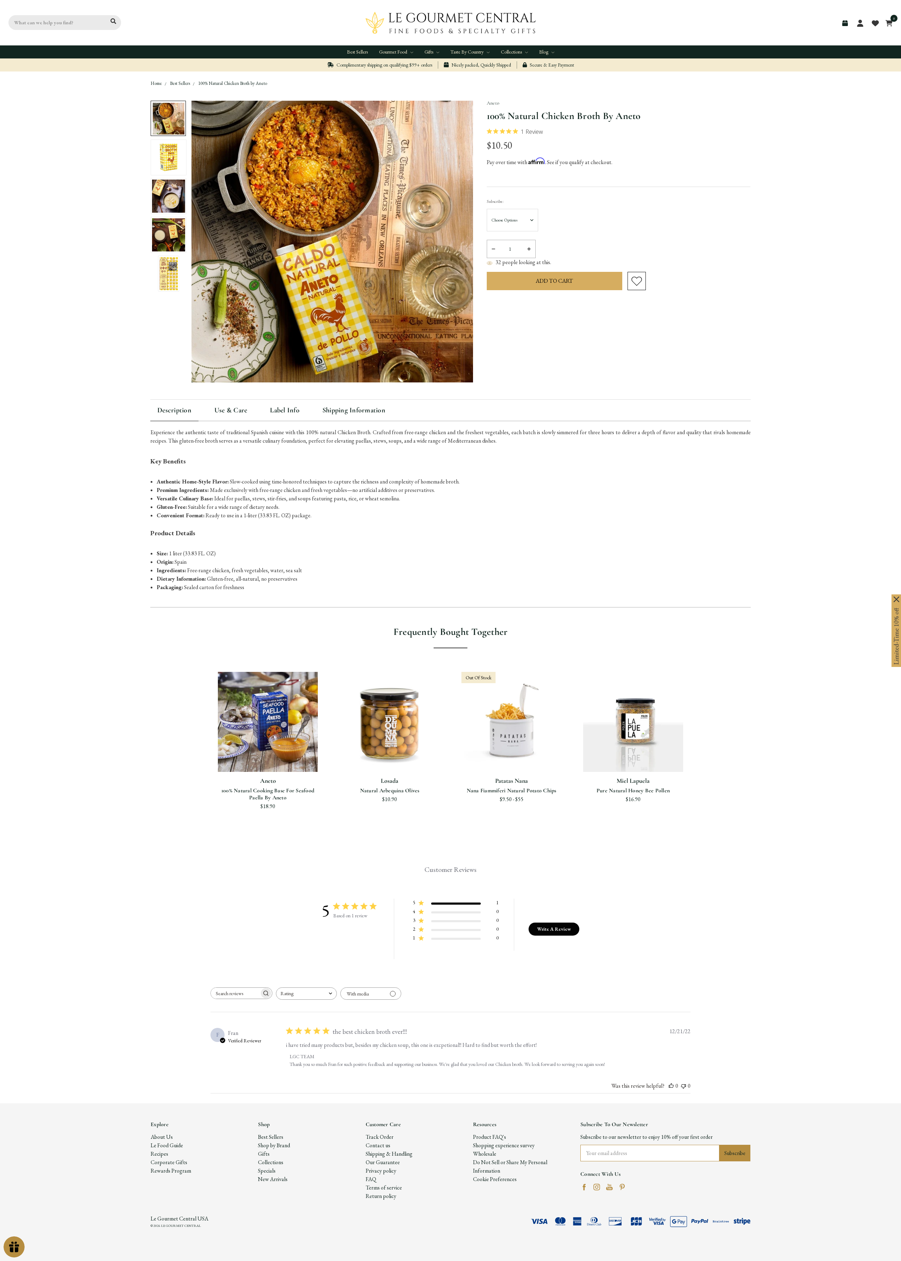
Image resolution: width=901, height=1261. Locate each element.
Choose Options (268, 755)
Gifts (429, 52)
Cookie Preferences (495, 1179)
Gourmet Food (393, 52)
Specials (267, 1170)
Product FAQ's (489, 1137)
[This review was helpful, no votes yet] (671, 1086)
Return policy (381, 1196)
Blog (544, 52)
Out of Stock (511, 755)
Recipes (159, 1153)
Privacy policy (381, 1170)
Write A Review (554, 929)
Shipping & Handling (389, 1153)
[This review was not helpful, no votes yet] (683, 1086)
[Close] (896, 599)
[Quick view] (259, 728)
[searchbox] (235, 993)
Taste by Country (467, 52)
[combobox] (306, 993)
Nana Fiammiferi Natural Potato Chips (511, 790)
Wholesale (484, 1153)
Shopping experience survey (504, 1145)
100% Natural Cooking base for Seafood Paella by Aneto (267, 794)
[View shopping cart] (887, 22)
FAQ (371, 1179)
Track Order (379, 1137)
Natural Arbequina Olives (390, 790)
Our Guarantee (383, 1162)
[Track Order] (845, 23)
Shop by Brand (274, 1145)
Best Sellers (357, 52)
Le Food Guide (167, 1145)
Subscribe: (495, 201)
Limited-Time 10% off (896, 636)
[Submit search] (113, 21)
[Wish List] (277, 728)
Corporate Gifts (169, 1162)
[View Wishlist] (875, 22)
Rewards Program (171, 1170)
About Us (162, 1137)
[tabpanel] (268, 743)
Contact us (378, 1145)
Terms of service (384, 1187)
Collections (512, 52)
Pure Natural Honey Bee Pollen (633, 790)
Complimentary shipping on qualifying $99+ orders (383, 65)
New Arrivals (273, 1179)
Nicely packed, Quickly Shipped (480, 65)
